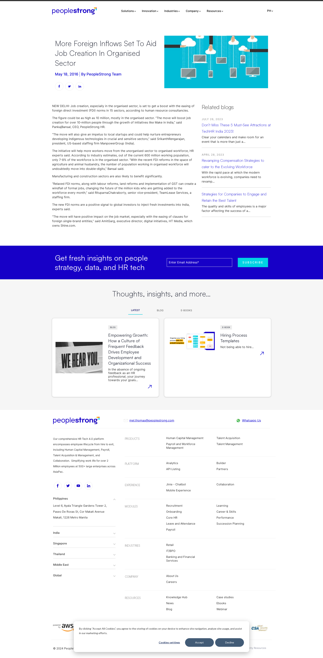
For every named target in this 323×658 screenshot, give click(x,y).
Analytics (172, 463)
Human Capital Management (184, 438)
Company (192, 11)
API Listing (173, 469)
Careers (171, 582)
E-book (226, 327)
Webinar (221, 609)
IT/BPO (170, 551)
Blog (113, 327)
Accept (199, 642)
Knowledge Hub (176, 597)
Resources (214, 11)
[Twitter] (68, 485)
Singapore (60, 543)
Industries (171, 11)
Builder (221, 463)
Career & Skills (226, 511)
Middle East (61, 564)
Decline (229, 642)
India (56, 533)
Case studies (225, 597)
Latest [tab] (135, 310)
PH (269, 11)
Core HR (171, 517)
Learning (222, 505)
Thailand (59, 554)
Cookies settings (169, 642)
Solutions (127, 11)
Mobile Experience (178, 490)
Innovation (149, 11)
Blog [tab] (160, 310)
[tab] (84, 498)
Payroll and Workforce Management (180, 446)
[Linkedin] (88, 485)
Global (57, 575)
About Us (172, 576)
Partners (222, 469)
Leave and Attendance (180, 523)
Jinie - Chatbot (176, 484)
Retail (170, 545)
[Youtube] (78, 485)
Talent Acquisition (228, 438)
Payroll (170, 529)
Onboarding (174, 511)
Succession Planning (230, 523)
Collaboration (225, 484)
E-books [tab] (186, 310)
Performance (225, 517)
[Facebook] (57, 485)
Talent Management (229, 444)
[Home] (74, 11)
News (170, 603)
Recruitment (174, 505)
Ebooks (221, 603)
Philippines (60, 498)
